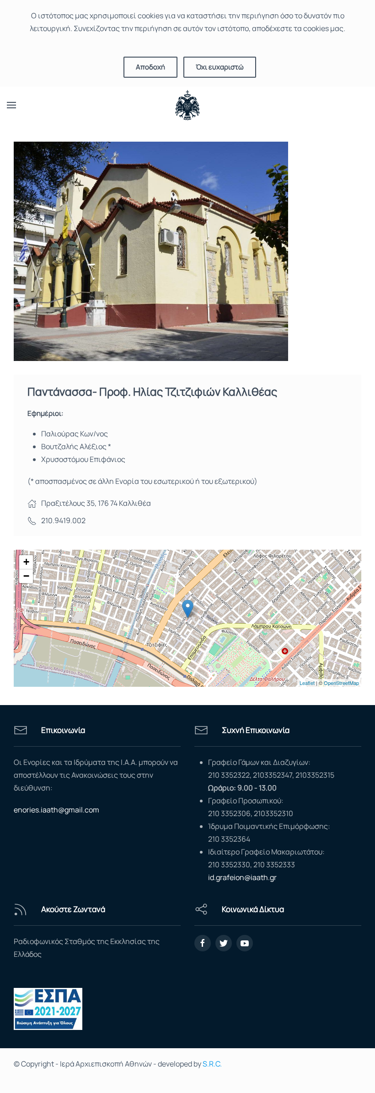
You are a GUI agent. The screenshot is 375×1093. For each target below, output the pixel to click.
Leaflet (307, 682)
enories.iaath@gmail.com (56, 810)
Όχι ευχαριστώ (220, 67)
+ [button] (26, 562)
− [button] (26, 576)
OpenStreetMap (341, 682)
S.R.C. (212, 1064)
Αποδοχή (150, 67)
